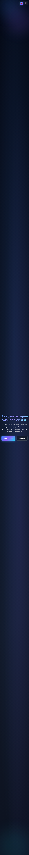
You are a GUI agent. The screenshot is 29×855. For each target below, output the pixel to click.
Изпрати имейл (8, 438)
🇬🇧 (26, 3)
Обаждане (22, 438)
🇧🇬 (21, 3)
